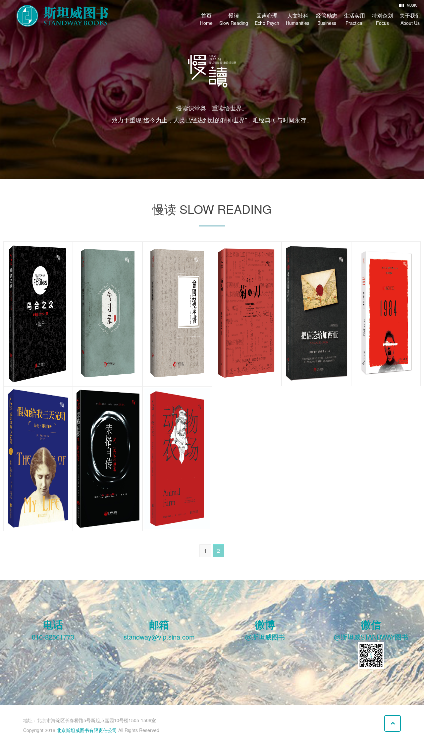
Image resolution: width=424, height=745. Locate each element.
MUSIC (409, 5)
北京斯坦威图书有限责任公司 (87, 730)
